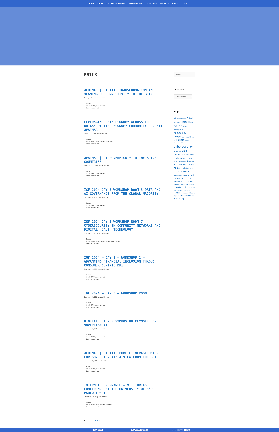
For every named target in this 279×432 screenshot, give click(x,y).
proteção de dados (182, 187)
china (185, 127)
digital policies (180, 158)
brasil (88, 106)
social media (182, 196)
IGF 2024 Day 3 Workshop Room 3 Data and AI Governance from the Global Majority (122, 192)
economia (185, 161)
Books (100, 4)
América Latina (182, 118)
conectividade (189, 137)
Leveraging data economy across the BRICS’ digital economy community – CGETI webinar (123, 126)
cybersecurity (100, 106)
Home (91, 4)
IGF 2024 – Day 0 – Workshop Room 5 (117, 293)
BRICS (93, 106)
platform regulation (179, 184)
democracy (189, 155)
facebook (191, 161)
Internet (108, 404)
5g (175, 118)
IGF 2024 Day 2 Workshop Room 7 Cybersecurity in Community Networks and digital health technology (122, 225)
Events (175, 4)
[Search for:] (184, 74)
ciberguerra (178, 130)
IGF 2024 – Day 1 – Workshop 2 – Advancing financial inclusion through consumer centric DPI (120, 261)
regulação (185, 193)
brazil (192, 122)
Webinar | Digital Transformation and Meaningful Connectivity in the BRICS (119, 92)
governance (181, 164)
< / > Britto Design (181, 430)
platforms (187, 184)
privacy (192, 184)
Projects (164, 4)
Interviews (152, 4)
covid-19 (177, 140)
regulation (178, 193)
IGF (181, 168)
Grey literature (136, 4)
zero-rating (179, 198)
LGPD (188, 175)
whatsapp (190, 196)
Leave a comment (92, 108)
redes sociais (188, 190)
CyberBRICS (178, 143)
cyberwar (177, 151)
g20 (175, 164)
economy (109, 141)
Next (97, 420)
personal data (188, 182)
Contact (186, 4)
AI (177, 118)
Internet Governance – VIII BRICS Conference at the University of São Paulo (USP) (118, 389)
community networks (103, 241)
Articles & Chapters (115, 4)
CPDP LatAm (184, 140)
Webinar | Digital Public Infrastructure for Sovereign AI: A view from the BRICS (122, 355)
